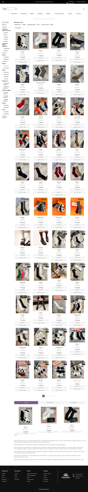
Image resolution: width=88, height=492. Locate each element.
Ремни (4, 103)
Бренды (48, 13)
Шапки (6, 39)
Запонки (4, 52)
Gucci (38, 24)
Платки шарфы (6, 90)
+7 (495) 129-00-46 (80, 1)
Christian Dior (31, 24)
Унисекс (6, 78)
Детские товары (30, 479)
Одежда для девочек (31, 475)
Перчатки (5, 81)
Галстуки (4, 27)
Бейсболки (7, 48)
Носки (4, 63)
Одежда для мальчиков (32, 473)
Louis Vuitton (45, 24)
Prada (52, 24)
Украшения (4, 481)
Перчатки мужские (6, 87)
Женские (6, 57)
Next (16, 434)
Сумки (3, 477)
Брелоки (4, 24)
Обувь (3, 475)
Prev (15, 434)
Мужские (6, 59)
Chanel (24, 24)
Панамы (6, 37)
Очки (3, 70)
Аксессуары (5, 22)
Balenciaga (18, 24)
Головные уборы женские (6, 29)
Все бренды (45, 479)
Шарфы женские (5, 96)
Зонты (4, 55)
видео (65, 234)
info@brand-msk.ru (79, 476)
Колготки (4, 61)
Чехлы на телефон (4, 116)
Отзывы (70, 13)
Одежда (3, 473)
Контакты (78, 13)
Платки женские (5, 93)
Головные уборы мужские (4, 45)
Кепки (5, 34)
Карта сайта (45, 481)
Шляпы (6, 41)
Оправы (6, 76)
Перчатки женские (6, 83)
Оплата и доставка (59, 13)
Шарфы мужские (5, 100)
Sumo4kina (77, 478)
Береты (6, 32)
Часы (3, 109)
